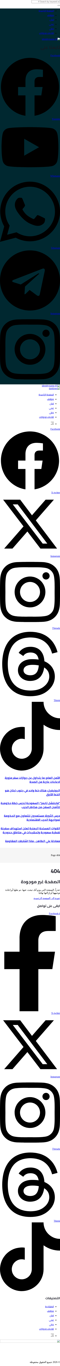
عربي (51, 24)
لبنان (52, 19)
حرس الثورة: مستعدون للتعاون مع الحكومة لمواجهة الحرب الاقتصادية (32, 817)
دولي (51, 28)
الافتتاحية (49, 1306)
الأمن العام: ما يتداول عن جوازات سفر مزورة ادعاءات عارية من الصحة (32, 779)
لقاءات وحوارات (46, 33)
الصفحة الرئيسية (46, 10)
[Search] (59, 5)
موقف (50, 15)
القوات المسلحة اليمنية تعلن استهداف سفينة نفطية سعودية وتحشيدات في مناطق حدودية (30, 830)
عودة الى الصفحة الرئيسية (47, 898)
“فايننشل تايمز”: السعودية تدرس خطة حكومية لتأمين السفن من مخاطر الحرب (30, 805)
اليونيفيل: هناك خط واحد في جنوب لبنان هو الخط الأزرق (32, 792)
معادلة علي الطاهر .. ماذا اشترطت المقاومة (32, 841)
